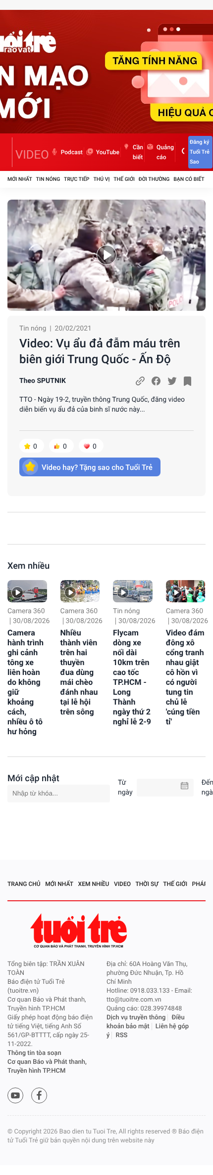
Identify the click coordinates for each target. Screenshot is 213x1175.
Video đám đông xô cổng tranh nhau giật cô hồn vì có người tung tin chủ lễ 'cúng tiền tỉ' (185, 677)
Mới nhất (19, 179)
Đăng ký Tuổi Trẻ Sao (200, 152)
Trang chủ (24, 884)
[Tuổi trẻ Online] (79, 930)
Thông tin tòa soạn (34, 1053)
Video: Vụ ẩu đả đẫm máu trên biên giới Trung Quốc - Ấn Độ (99, 351)
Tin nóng (48, 179)
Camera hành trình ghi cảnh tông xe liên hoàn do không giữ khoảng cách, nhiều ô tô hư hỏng (25, 682)
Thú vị (101, 179)
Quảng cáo (165, 152)
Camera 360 (26, 611)
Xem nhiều (28, 566)
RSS (122, 1035)
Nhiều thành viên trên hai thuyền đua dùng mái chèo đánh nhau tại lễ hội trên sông (79, 672)
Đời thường (154, 179)
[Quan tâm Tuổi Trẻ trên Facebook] (39, 1095)
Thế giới (124, 179)
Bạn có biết (188, 179)
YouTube (107, 152)
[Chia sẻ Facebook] (156, 381)
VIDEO (32, 155)
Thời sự (147, 884)
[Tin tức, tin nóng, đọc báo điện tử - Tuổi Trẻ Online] (9, 152)
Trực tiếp (76, 179)
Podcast (72, 152)
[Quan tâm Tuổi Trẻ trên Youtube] (15, 1095)
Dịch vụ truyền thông (135, 1017)
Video (122, 884)
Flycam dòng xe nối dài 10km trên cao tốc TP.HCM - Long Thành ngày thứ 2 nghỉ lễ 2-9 (132, 677)
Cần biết (138, 152)
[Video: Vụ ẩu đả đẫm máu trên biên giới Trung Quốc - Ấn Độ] (106, 255)
